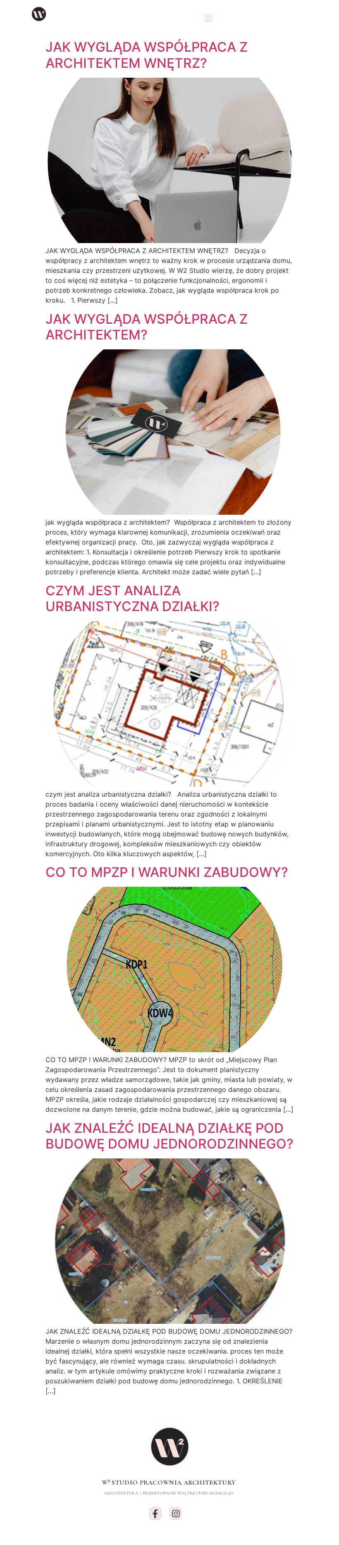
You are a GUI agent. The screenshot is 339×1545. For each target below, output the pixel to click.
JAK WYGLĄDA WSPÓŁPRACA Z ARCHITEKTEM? (146, 327)
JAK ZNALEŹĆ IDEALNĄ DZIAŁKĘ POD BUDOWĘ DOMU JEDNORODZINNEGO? (169, 1136)
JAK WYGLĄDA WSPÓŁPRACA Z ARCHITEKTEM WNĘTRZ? (146, 55)
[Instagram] (175, 1513)
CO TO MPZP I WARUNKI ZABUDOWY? (166, 872)
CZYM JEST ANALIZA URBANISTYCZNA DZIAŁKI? (132, 598)
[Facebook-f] (155, 1513)
